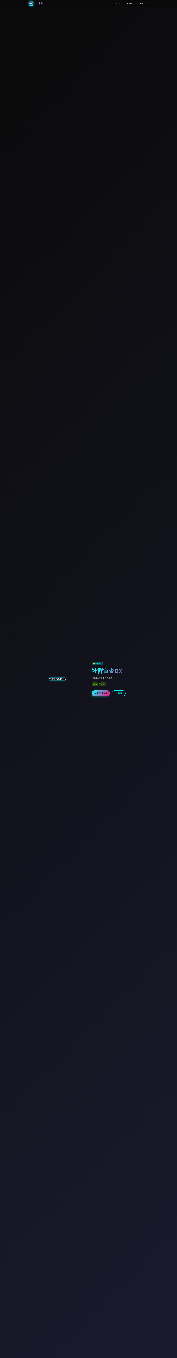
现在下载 (143, 3)
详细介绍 (117, 3)
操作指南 (130, 3)
